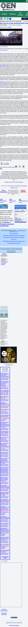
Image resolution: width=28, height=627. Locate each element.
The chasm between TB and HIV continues (5, 416)
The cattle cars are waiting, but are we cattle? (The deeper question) (4, 479)
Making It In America (5, 409)
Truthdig (9, 27)
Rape (20, 185)
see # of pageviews (4, 379)
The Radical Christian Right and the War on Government (13, 235)
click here (5, 560)
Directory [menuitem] (12, 14)
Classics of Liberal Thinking (4, 610)
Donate (6, 222)
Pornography (12, 185)
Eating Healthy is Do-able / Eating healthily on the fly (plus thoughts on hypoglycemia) (5, 383)
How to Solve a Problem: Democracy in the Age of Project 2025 (5, 517)
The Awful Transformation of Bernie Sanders (4, 403)
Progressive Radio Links (4, 613)
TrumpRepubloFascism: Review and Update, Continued (5, 493)
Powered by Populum (14, 625)
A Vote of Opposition (4, 523)
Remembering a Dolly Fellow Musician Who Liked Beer (5, 538)
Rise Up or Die (13, 239)
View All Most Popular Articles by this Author (17, 231)
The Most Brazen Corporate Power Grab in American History (13, 241)
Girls (8, 185)
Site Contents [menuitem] (20, 14)
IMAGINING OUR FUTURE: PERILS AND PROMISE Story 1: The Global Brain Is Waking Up (5, 530)
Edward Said (3, 82)
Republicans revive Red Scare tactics (5, 551)
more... (21, 182)
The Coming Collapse (14, 233)
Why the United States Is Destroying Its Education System (14, 237)
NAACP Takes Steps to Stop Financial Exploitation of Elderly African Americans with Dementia (5, 424)
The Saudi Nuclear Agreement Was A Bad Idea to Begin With (5, 500)
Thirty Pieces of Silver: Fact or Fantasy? (5, 453)
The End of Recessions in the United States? (5, 391)
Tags (25, 185)
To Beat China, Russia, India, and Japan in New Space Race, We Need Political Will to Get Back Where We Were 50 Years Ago (5, 470)
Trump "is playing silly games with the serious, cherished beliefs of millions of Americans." (5, 460)
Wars (22, 185)
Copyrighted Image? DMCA (4, 46)
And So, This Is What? (5, 544)
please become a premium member (4, 263)
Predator (16, 185)
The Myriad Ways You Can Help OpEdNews (5, 432)
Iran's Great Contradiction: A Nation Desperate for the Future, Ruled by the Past (5, 508)
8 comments (19, 24)
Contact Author (3, 201)
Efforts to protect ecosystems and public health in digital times (5, 486)
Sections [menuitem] (4, 14)
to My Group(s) (14, 187)
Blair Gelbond (3, 439)
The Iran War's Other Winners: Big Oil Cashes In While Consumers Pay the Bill (5, 445)
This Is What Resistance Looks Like (13, 243)
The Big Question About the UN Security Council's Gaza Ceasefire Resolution (5, 375)
